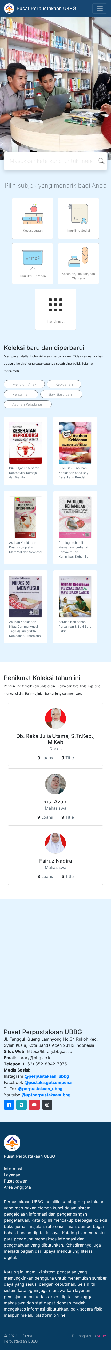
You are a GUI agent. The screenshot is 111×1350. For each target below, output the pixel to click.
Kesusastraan (33, 231)
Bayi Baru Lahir (61, 394)
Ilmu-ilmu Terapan (33, 276)
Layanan (12, 1174)
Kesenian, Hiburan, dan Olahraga (78, 276)
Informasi (13, 1168)
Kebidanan (64, 384)
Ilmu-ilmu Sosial (78, 231)
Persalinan (21, 394)
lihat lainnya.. (55, 321)
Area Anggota (17, 1187)
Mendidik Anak (24, 384)
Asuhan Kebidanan (27, 404)
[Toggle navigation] (99, 8)
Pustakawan (15, 1181)
